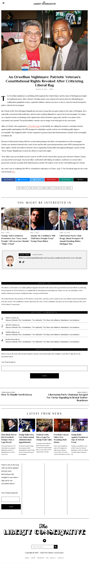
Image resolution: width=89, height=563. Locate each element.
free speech (22, 188)
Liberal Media (47, 188)
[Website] (23, 262)
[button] (56, 547)
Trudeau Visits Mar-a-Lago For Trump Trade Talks (44, 437)
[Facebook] (20, 262)
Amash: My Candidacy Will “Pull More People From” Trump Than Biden (42, 238)
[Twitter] (44, 540)
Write (33, 558)
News (52, 89)
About (27, 558)
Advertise (40, 558)
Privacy (53, 558)
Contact (61, 558)
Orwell (68, 188)
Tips (47, 558)
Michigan (59, 188)
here (13, 172)
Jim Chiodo (34, 188)
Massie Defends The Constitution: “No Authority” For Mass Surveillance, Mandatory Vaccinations (42, 320)
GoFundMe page (33, 126)
